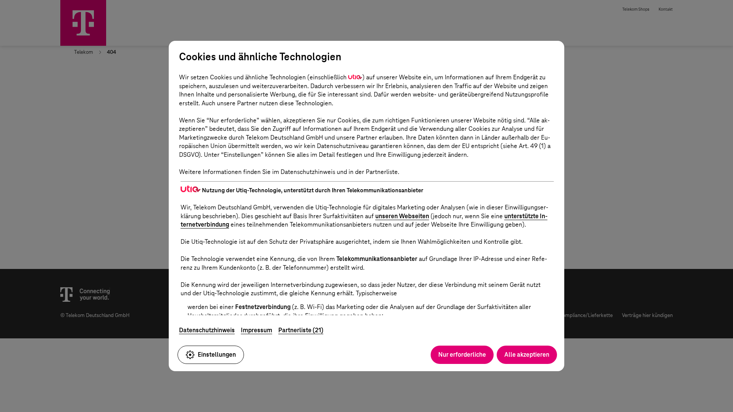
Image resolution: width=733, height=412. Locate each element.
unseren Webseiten (402, 216)
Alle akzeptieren (526, 355)
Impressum (256, 330)
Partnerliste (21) (300, 330)
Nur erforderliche (462, 355)
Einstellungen (217, 355)
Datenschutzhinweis (207, 330)
